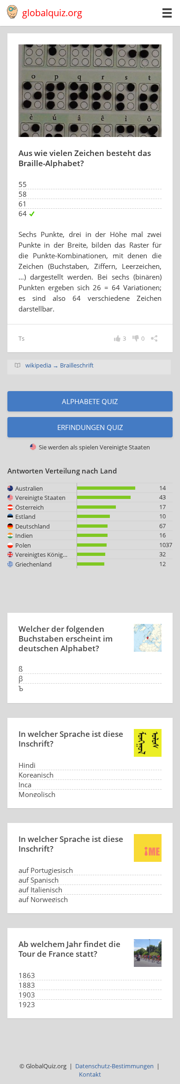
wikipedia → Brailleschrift (59, 365)
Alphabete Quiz (90, 401)
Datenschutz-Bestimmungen (114, 1066)
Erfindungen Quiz (90, 427)
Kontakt (90, 1074)
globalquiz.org (52, 12)
